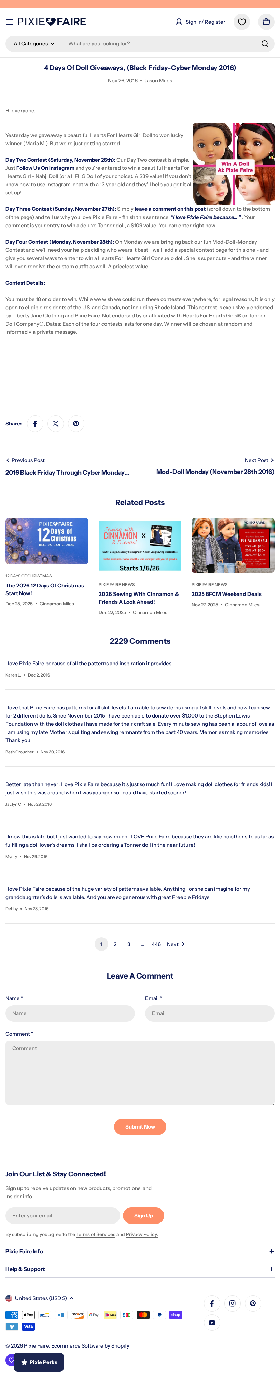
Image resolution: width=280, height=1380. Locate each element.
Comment (19, 1033)
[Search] (265, 44)
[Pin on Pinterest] (76, 423)
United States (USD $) (41, 1298)
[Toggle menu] (9, 22)
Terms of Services (95, 1234)
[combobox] (140, 44)
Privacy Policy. (142, 1234)
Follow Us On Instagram (45, 168)
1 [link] (101, 944)
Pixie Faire (36, 1345)
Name (14, 998)
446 (156, 944)
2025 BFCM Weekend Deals (227, 594)
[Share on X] (55, 423)
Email (153, 998)
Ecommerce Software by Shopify (90, 1345)
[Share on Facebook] (35, 423)
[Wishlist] (242, 22)
